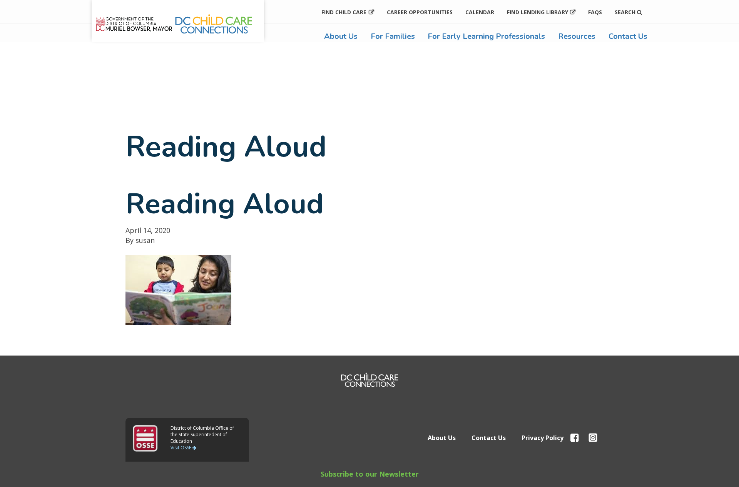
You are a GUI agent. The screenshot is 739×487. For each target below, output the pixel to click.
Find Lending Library (537, 12)
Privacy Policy (542, 438)
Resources (576, 36)
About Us (341, 36)
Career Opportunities (420, 12)
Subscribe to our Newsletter (370, 474)
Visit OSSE (181, 447)
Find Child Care (343, 12)
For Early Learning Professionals (486, 36)
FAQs (595, 12)
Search (626, 12)
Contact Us (628, 36)
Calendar (479, 12)
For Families (393, 36)
